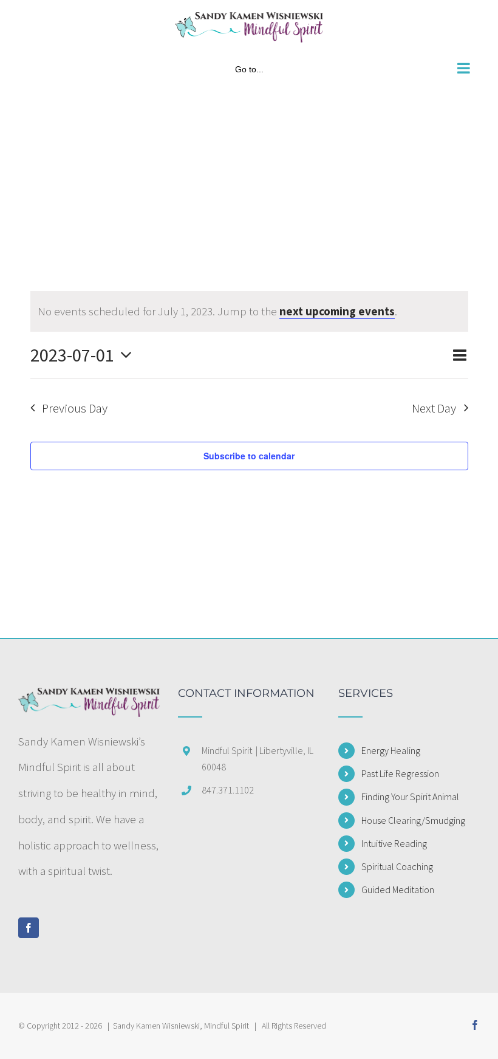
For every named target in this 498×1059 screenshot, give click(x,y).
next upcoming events (337, 311)
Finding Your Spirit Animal (410, 796)
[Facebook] (28, 927)
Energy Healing (390, 750)
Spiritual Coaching (397, 866)
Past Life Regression (400, 773)
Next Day (434, 408)
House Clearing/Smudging (413, 820)
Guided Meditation (397, 889)
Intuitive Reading (394, 843)
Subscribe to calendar (249, 456)
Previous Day (74, 408)
